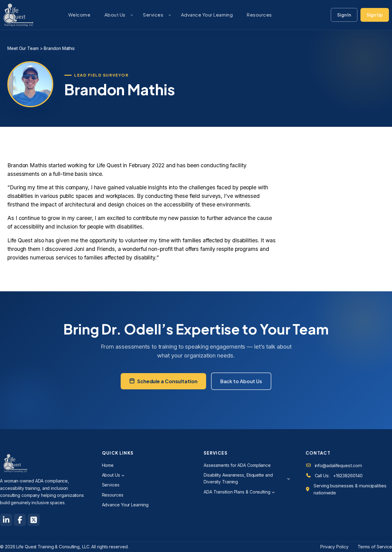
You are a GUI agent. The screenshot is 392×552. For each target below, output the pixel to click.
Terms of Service (375, 546)
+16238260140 (348, 475)
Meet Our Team (23, 48)
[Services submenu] (169, 14)
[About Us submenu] (131, 14)
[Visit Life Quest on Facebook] (20, 520)
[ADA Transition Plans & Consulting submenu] (273, 492)
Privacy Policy (334, 546)
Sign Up (375, 14)
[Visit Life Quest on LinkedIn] (6, 520)
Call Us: (322, 475)
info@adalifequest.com (338, 465)
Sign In (344, 14)
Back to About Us (241, 381)
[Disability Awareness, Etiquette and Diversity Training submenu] (288, 478)
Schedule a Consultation (167, 381)
